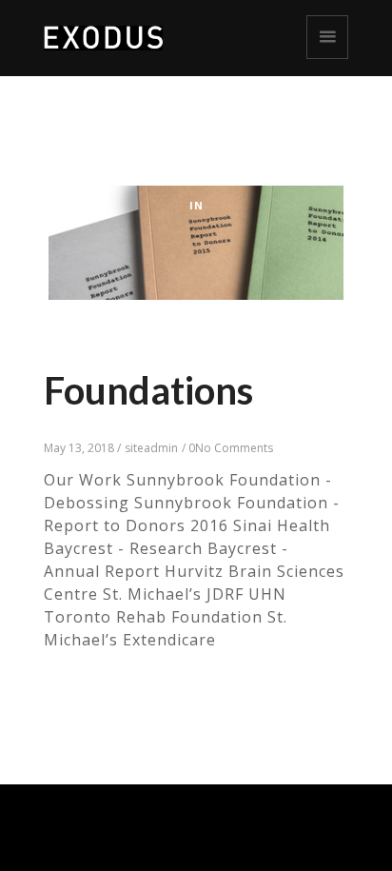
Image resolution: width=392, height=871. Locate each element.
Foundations (148, 390)
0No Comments (230, 448)
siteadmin (151, 448)
